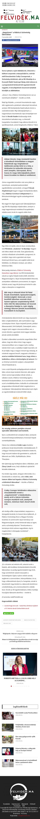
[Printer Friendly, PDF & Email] (8, 613)
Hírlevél (32, 804)
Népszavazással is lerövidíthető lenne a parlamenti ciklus (26, 761)
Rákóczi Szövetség (29, 620)
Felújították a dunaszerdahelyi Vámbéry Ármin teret (26, 726)
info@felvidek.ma (24, 815)
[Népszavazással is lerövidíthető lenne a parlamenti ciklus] (8, 763)
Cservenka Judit (7, 37)
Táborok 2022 (7, 623)
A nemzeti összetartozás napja (12, 620)
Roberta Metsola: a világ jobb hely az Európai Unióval (25, 749)
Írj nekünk (6, 804)
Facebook (17, 806)
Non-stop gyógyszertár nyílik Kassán (25, 737)
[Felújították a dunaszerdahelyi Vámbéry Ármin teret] (8, 727)
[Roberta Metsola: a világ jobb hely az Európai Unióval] (20, 664)
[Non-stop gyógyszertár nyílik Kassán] (8, 739)
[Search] (38, 26)
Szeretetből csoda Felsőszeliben (26, 713)
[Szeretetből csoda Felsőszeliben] (8, 716)
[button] (4, 671)
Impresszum (16, 804)
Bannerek (25, 804)
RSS (23, 806)
